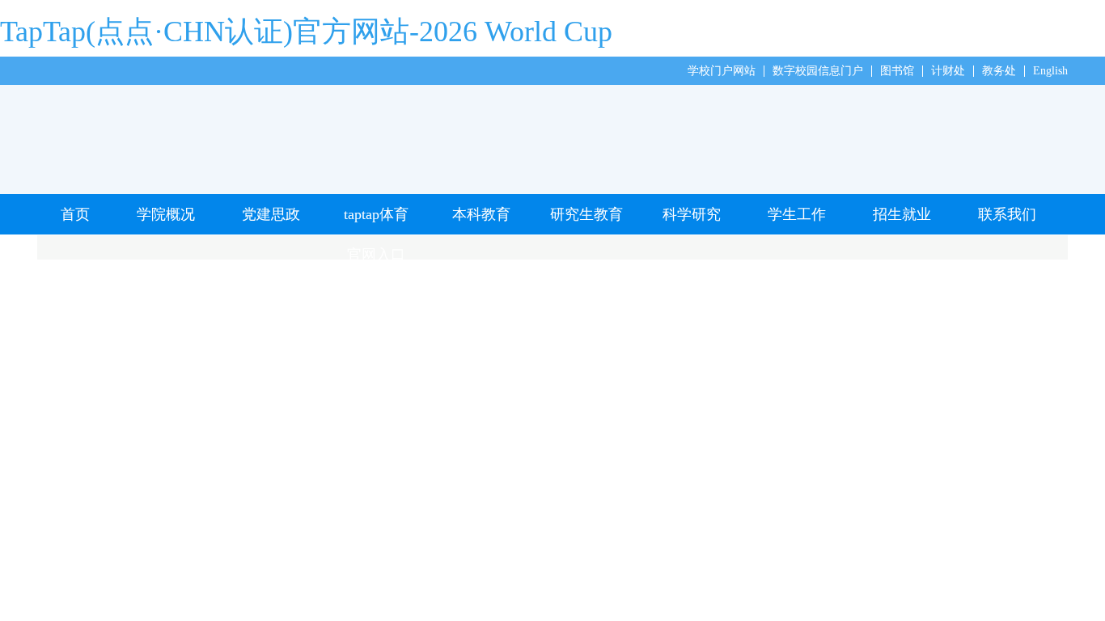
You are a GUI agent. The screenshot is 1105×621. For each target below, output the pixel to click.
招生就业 (902, 214)
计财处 (948, 71)
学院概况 (166, 214)
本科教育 (481, 214)
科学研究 (692, 214)
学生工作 (797, 214)
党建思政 (271, 214)
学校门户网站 (722, 71)
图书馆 (897, 71)
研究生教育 (586, 214)
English (1050, 71)
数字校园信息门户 (818, 71)
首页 (75, 214)
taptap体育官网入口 (376, 220)
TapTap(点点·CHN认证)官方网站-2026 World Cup (306, 31)
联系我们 (1007, 214)
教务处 (999, 71)
